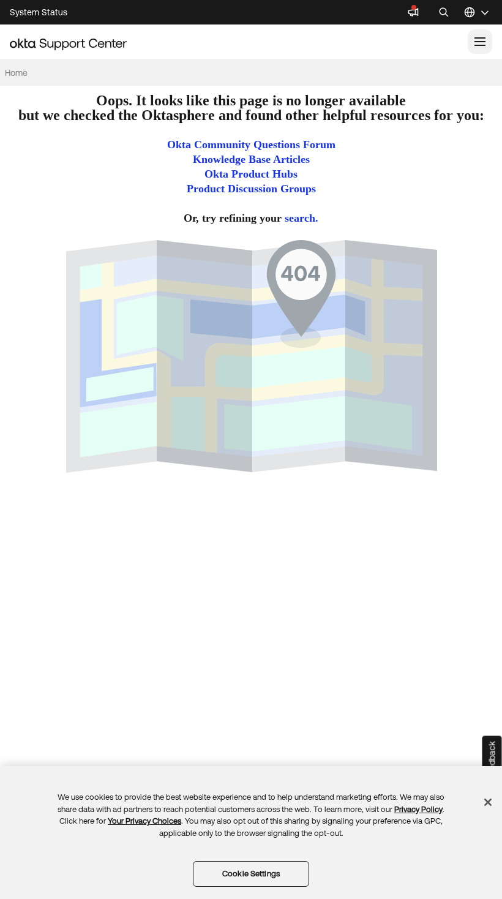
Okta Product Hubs (251, 174)
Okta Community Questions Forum (251, 144)
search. (301, 218)
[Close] (487, 802)
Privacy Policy (418, 809)
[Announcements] (413, 12)
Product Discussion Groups (251, 188)
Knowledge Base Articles (251, 159)
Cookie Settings (251, 873)
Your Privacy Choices (144, 821)
